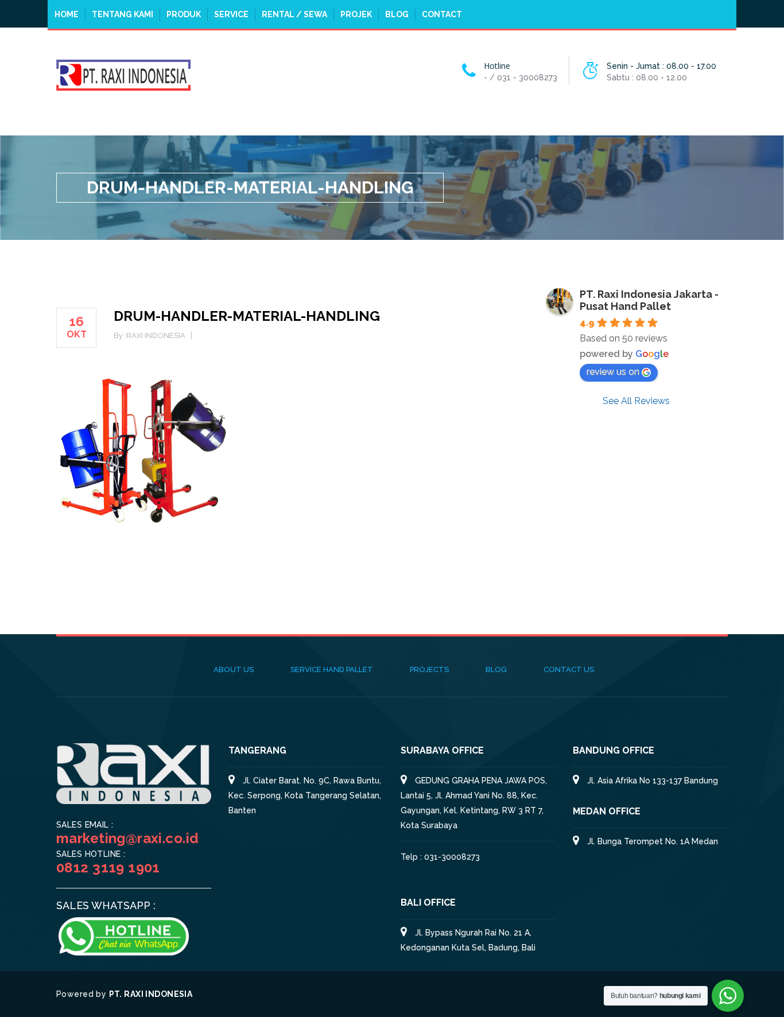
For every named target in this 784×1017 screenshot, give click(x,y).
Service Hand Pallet (331, 669)
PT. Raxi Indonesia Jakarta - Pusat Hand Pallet (649, 300)
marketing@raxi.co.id (127, 838)
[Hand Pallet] (123, 74)
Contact (442, 14)
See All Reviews (636, 400)
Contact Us (569, 669)
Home (67, 14)
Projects (429, 669)
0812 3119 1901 (108, 867)
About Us (234, 669)
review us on (613, 371)
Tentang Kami (122, 14)
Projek (356, 14)
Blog (397, 14)
